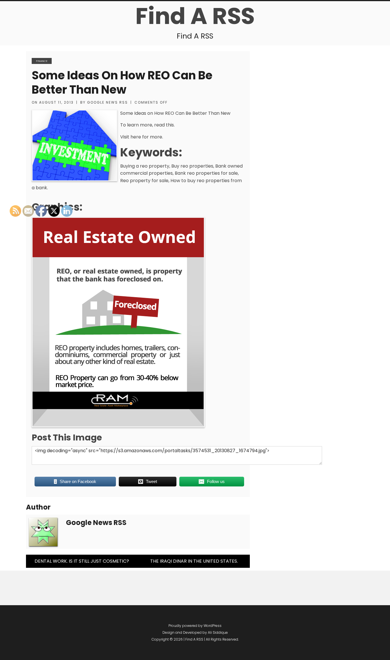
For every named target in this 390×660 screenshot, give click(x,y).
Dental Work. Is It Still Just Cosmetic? (82, 561)
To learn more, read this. (147, 125)
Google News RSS (107, 102)
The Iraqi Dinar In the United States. (194, 561)
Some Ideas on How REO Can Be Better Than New (122, 82)
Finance (41, 61)
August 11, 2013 (56, 102)
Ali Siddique (218, 632)
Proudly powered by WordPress (195, 625)
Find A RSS (195, 16)
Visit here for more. (141, 137)
